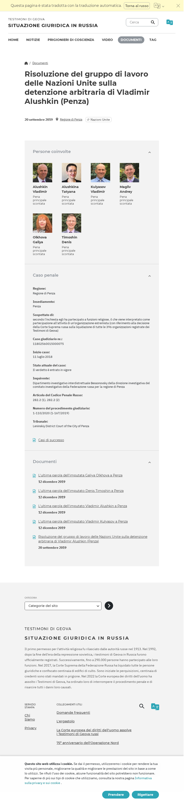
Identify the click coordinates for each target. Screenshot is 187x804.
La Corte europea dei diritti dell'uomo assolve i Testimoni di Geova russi (94, 732)
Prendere (116, 795)
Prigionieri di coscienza (71, 40)
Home (13, 40)
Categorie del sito (43, 606)
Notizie (33, 40)
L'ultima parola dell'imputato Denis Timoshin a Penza (81, 491)
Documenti (131, 40)
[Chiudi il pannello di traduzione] (178, 5)
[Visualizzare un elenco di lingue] (159, 5)
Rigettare (145, 795)
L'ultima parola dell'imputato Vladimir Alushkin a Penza (82, 506)
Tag (152, 40)
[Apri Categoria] (109, 606)
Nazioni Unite (100, 120)
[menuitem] (13, 39)
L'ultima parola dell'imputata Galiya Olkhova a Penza (80, 475)
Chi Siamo (30, 717)
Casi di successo (51, 440)
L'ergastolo (66, 721)
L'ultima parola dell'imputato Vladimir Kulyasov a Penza (83, 521)
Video (107, 40)
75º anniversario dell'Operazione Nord (88, 743)
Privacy (30, 728)
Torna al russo (136, 5)
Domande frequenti (73, 713)
